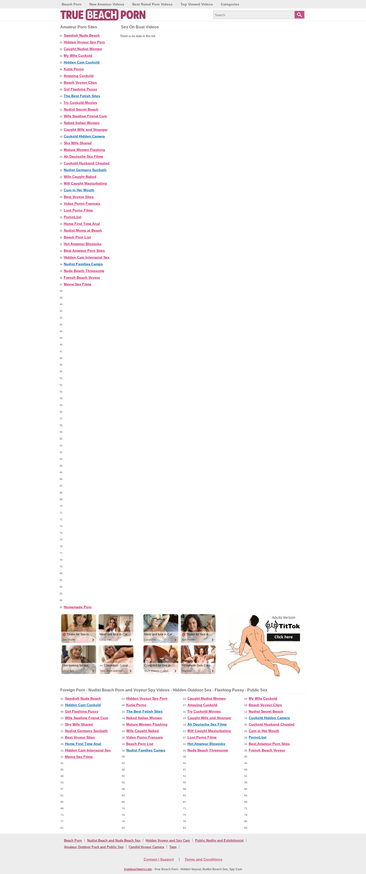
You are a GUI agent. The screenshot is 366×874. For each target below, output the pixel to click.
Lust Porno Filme (78, 210)
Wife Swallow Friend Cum (85, 116)
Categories (230, 4)
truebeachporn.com (138, 869)
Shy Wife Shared (78, 143)
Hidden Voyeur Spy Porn (84, 42)
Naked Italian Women (82, 123)
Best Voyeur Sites (79, 197)
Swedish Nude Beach (82, 35)
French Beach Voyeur (82, 277)
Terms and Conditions (203, 859)
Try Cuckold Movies (80, 103)
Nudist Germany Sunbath (85, 170)
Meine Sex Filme (77, 284)
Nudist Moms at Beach (83, 230)
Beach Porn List (77, 237)
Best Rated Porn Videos (152, 4)
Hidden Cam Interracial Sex (87, 257)
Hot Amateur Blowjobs (83, 244)
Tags (173, 847)
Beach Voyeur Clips (80, 82)
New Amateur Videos (106, 4)
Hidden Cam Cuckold (82, 62)
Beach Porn (71, 4)
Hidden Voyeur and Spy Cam (168, 840)
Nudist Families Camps (83, 264)
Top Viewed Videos (197, 4)
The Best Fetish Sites (82, 96)
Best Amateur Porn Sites (84, 251)
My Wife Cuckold (78, 56)
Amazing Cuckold (79, 76)
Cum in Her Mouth (79, 190)
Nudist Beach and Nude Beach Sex (113, 840)
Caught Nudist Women (83, 49)
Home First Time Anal (82, 224)
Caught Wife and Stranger (86, 130)
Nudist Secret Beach (81, 109)
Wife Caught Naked (80, 177)
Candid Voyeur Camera (146, 847)
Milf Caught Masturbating (85, 183)
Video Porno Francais (82, 203)
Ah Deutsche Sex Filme (83, 156)
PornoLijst (72, 217)
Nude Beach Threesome (84, 271)
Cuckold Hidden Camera (84, 136)
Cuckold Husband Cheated (87, 163)
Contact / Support (159, 859)
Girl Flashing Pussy (80, 89)
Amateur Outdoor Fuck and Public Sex (93, 847)
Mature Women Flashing (84, 150)
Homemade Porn (78, 607)
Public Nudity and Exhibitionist (219, 840)
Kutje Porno (74, 69)
